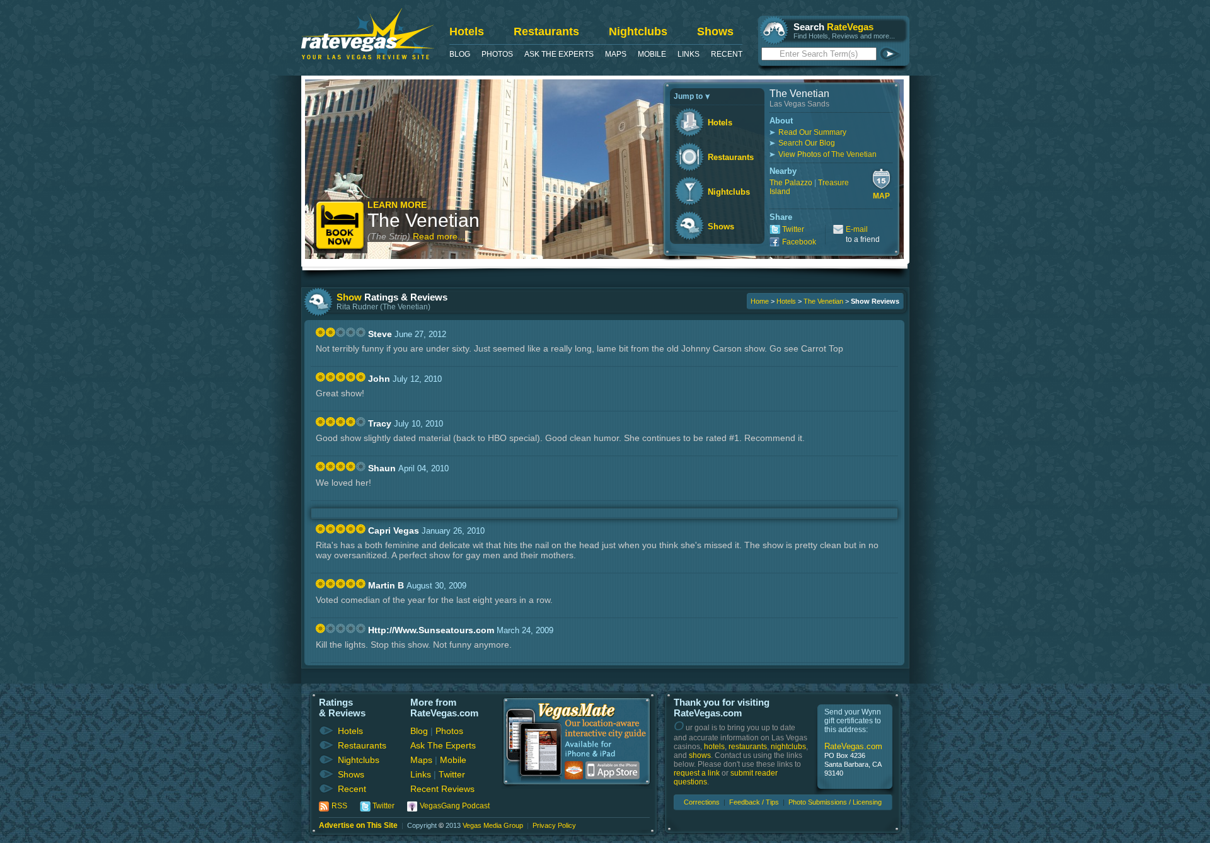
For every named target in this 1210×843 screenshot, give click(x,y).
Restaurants (546, 31)
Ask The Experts (559, 54)
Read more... (439, 236)
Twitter (793, 229)
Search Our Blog (806, 143)
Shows (715, 31)
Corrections (702, 802)
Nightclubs (638, 31)
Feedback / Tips (754, 802)
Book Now (340, 226)
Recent (726, 54)
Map (881, 196)
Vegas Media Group (493, 825)
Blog (459, 54)
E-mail (857, 229)
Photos (497, 54)
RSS (339, 805)
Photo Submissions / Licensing (835, 802)
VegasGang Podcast (455, 805)
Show (349, 297)
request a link (697, 773)
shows (700, 755)
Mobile (652, 54)
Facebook (799, 242)
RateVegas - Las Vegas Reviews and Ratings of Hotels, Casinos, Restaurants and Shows (367, 33)
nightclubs (788, 746)
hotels (714, 746)
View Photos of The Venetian (827, 154)
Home (760, 301)
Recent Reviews (442, 789)
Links (688, 54)
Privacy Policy (554, 825)
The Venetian (423, 220)
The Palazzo (790, 182)
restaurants (748, 746)
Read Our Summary (812, 132)
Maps (615, 54)
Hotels (466, 31)
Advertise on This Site (358, 825)
